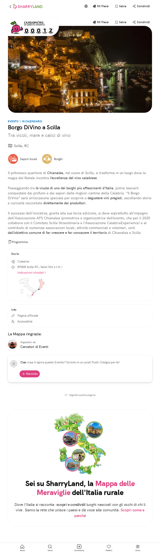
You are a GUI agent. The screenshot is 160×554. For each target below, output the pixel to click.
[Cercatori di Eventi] (12, 344)
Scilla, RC (21, 146)
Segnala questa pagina (82, 395)
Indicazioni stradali (30, 272)
